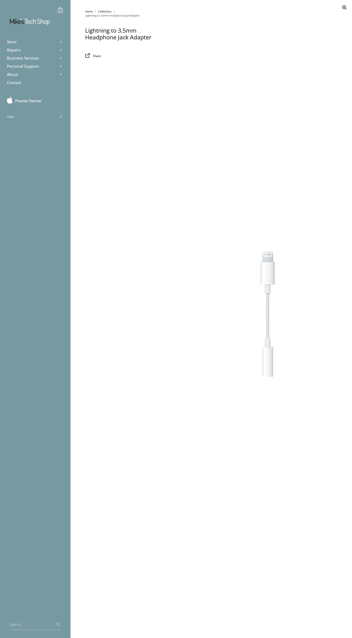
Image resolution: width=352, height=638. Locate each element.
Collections (104, 11)
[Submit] (58, 624)
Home (89, 11)
